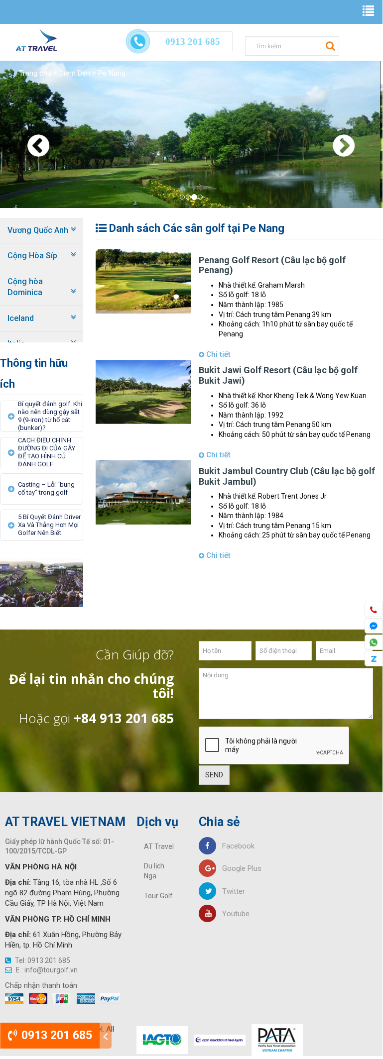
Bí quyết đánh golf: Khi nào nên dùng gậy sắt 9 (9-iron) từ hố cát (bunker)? (50, 415)
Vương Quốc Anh (37, 230)
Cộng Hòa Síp (32, 255)
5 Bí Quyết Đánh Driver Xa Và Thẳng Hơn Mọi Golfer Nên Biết (49, 524)
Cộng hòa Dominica (25, 287)
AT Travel (159, 846)
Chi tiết (217, 354)
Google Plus (238, 868)
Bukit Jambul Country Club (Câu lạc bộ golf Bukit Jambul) (287, 476)
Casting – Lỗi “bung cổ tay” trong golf (46, 488)
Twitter (230, 891)
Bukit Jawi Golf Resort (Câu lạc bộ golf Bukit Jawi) (278, 375)
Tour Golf (158, 896)
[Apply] (329, 45)
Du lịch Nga (154, 871)
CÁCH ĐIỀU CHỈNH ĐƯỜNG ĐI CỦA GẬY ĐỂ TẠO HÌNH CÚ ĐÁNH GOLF (46, 452)
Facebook (235, 846)
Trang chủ (35, 73)
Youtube (233, 913)
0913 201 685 (55, 1035)
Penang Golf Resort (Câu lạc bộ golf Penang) (272, 265)
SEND (214, 774)
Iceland (20, 318)
